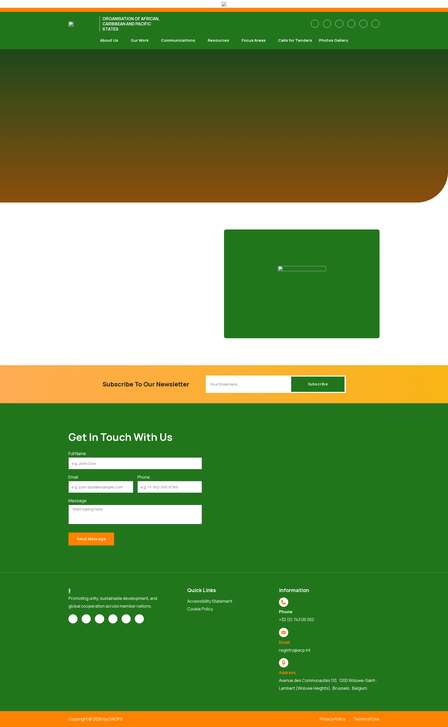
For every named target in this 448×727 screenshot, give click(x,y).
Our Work (140, 40)
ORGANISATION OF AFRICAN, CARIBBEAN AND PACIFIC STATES (131, 24)
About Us (109, 40)
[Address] (283, 662)
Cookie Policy (200, 608)
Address (287, 672)
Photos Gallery (333, 40)
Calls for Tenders (295, 40)
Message (77, 500)
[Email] (283, 632)
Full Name (77, 453)
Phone (143, 477)
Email (73, 477)
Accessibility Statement (209, 601)
